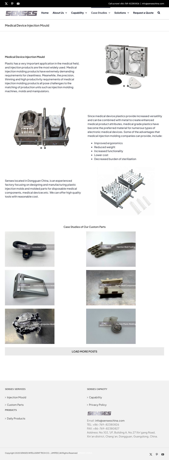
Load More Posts (84, 351)
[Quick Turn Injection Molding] (29, 310)
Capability (95, 397)
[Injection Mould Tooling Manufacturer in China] (29, 233)
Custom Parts (15, 404)
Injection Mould (16, 397)
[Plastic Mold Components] (111, 272)
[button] (159, 12)
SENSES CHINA (85, 453)
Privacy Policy (98, 404)
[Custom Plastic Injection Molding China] (29, 272)
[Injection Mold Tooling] (111, 233)
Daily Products (16, 418)
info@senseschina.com (153, 3)
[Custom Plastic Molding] (111, 310)
